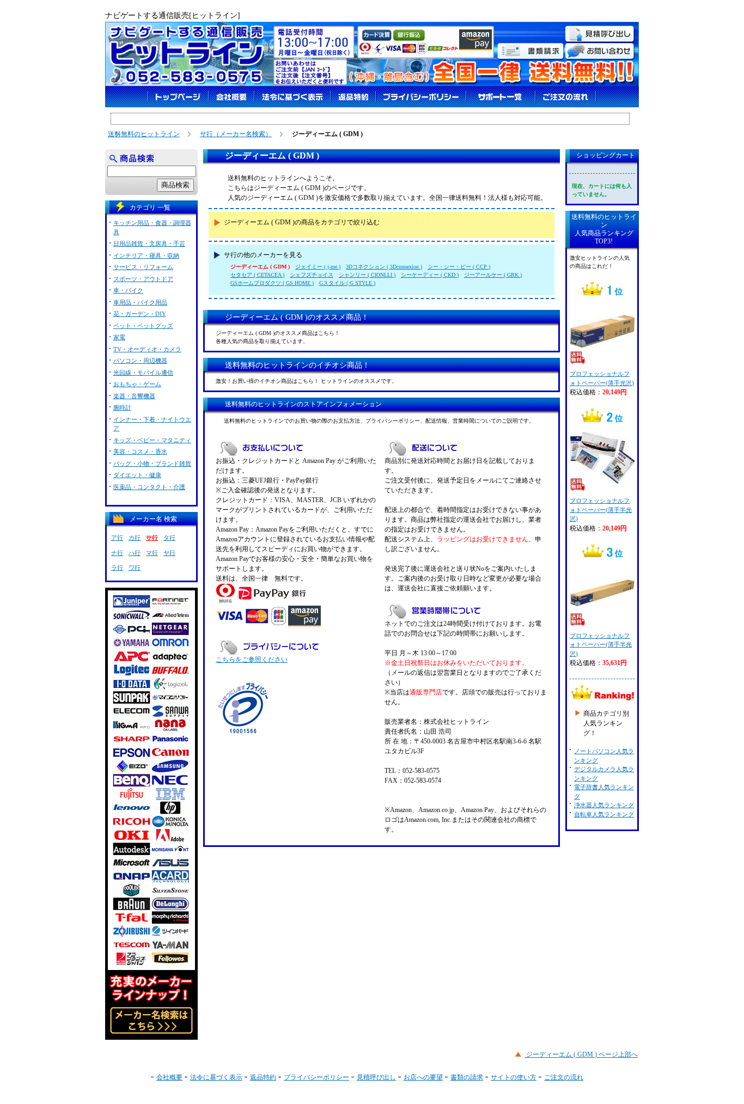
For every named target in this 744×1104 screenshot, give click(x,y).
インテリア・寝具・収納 (146, 255)
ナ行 (117, 553)
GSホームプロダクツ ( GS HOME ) (272, 283)
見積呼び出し (376, 1077)
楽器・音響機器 (134, 396)
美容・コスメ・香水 (140, 451)
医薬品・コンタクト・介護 (149, 487)
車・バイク (128, 290)
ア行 (117, 537)
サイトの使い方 (513, 1077)
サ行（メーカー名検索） (236, 134)
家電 (119, 337)
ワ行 (135, 567)
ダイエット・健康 (137, 475)
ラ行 (117, 567)
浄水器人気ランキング (604, 805)
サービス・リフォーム (143, 267)
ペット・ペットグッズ (143, 325)
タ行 (169, 537)
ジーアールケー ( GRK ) (493, 275)
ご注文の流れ (563, 1077)
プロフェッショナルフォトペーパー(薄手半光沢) (601, 509)
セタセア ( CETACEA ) (257, 275)
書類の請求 (466, 1077)
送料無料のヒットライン (144, 134)
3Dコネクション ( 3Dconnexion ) (384, 267)
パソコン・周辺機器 (140, 360)
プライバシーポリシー (316, 1077)
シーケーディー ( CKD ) (430, 275)
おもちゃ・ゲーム (137, 384)
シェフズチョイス (311, 275)
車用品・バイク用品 (140, 302)
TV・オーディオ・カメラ (147, 349)
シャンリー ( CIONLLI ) (367, 275)
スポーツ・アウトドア (143, 279)
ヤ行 (169, 553)
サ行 (152, 537)
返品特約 (263, 1077)
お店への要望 (423, 1077)
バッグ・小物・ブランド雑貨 (152, 463)
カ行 (135, 537)
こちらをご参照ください (252, 659)
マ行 (152, 553)
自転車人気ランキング (604, 814)
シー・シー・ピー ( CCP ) (459, 267)
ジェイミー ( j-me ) (317, 267)
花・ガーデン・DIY (139, 313)
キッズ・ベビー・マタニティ (152, 440)
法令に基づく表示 (216, 1077)
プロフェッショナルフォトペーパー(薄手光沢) (602, 378)
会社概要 (169, 1077)
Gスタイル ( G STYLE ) (347, 283)
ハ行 (135, 553)
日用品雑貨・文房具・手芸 (149, 243)
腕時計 (122, 407)
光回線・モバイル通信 (143, 372)
